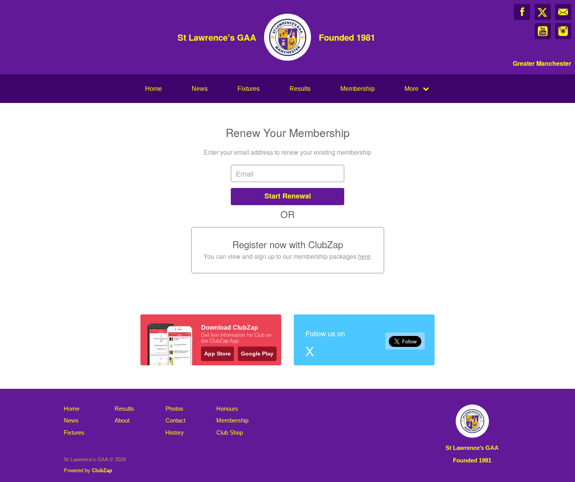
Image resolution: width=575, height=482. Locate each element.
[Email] (563, 12)
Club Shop (229, 432)
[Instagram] (563, 31)
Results (300, 88)
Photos (174, 408)
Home (153, 88)
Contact (175, 420)
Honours (227, 408)
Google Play (257, 353)
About (122, 420)
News (200, 88)
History (174, 432)
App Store (217, 353)
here (364, 256)
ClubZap (102, 470)
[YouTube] (543, 31)
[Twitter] (543, 12)
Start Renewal (287, 196)
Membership (357, 88)
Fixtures (248, 88)
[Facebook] (522, 12)
